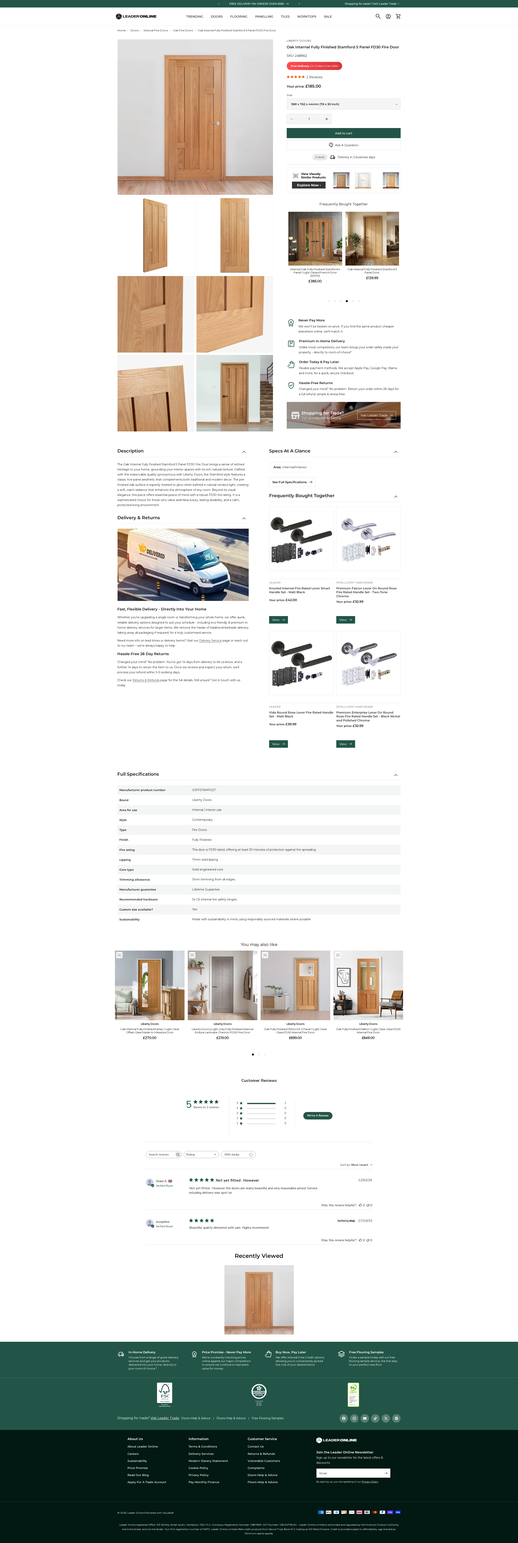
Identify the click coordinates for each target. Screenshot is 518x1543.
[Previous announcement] (218, 3)
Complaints (256, 1468)
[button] (378, 16)
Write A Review (318, 1115)
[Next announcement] (299, 3)
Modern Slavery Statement (208, 1461)
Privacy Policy (370, 1481)
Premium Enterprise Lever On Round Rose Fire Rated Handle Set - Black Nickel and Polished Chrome (368, 716)
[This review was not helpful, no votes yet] (367, 1205)
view (275, 620)
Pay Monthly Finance (204, 1482)
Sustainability (137, 1461)
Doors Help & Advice (195, 1418)
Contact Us (256, 1446)
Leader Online (135, 1512)
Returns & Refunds (146, 680)
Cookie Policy (198, 1468)
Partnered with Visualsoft (159, 1512)
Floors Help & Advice (231, 1418)
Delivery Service (210, 640)
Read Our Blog (138, 1475)
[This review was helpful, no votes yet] (360, 1205)
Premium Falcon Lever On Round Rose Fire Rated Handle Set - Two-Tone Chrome (366, 592)
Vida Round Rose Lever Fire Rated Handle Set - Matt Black (301, 714)
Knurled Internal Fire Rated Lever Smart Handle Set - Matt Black (299, 590)
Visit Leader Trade (384, 3)
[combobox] (201, 1154)
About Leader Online (142, 1446)
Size (289, 95)
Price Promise (137, 1468)
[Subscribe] (385, 1473)
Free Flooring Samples (267, 1418)
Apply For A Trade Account (146, 1482)
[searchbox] (160, 1154)
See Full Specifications (289, 482)
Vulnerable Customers (264, 1461)
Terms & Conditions (203, 1446)
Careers (133, 1454)
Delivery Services (201, 1454)
